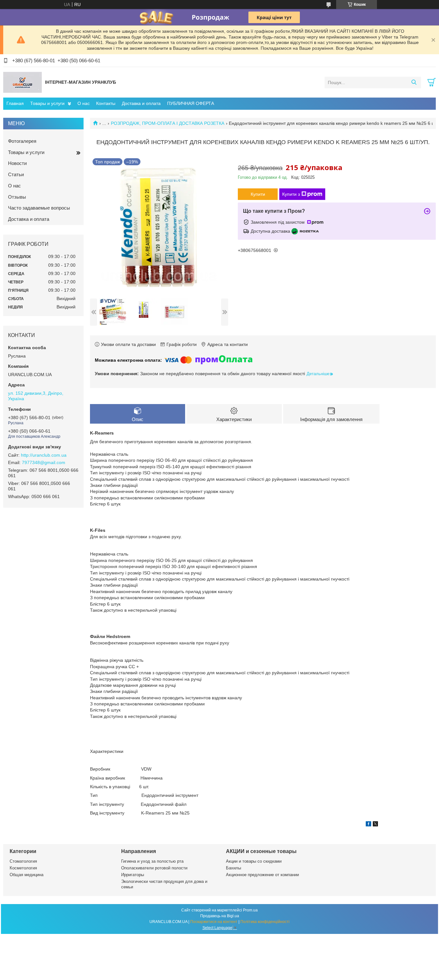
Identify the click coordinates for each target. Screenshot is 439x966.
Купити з (291, 194)
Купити (258, 194)
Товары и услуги (47, 103)
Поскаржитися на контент (213, 921)
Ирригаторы (132, 874)
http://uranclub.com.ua (44, 455)
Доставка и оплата (141, 103)
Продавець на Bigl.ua (219, 916)
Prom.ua (250, 910)
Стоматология (23, 861)
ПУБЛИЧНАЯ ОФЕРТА (190, 103)
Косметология (23, 868)
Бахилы (233, 868)
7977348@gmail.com (43, 462)
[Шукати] (414, 82)
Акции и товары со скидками (254, 861)
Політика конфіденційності (265, 921)
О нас (83, 103)
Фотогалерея (22, 141)
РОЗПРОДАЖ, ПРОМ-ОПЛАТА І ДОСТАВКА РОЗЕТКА (167, 123)
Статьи (16, 174)
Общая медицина (26, 874)
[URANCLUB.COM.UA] (22, 82)
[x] (375, 824)
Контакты (105, 103)
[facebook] (368, 824)
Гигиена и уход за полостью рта (152, 861)
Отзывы (17, 197)
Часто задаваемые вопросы (39, 208)
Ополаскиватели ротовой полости (154, 868)
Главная (15, 103)
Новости (17, 163)
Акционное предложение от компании (262, 874)
